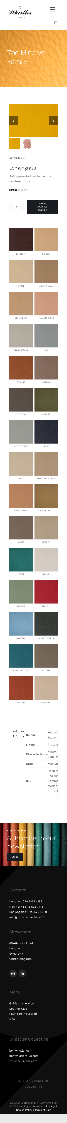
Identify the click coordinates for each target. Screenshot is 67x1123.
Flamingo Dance (46, 318)
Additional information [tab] (17, 734)
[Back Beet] (21, 230)
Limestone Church (46, 478)
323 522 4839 (38, 912)
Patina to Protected (23, 1013)
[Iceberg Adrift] (21, 422)
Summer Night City (21, 670)
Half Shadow (21, 414)
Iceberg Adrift (21, 446)
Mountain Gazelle (46, 510)
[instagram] (13, 973)
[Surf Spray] (46, 646)
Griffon (46, 382)
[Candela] (46, 230)
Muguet (46, 542)
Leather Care (18, 1008)
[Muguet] (46, 518)
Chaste (21, 286)
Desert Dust (21, 318)
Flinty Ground (21, 350)
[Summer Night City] (21, 646)
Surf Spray (46, 670)
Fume (46, 350)
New (12, 1019)
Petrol (21, 574)
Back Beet (21, 254)
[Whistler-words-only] (20, 6)
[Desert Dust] (21, 294)
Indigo (46, 446)
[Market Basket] (21, 486)
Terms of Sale (43, 1109)
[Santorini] (21, 614)
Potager (21, 606)
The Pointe (21, 702)
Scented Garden (46, 638)
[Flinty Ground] (21, 326)
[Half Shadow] (21, 390)
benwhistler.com (20, 1050)
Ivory (21, 478)
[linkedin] (22, 973)
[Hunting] (46, 390)
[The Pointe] (21, 678)
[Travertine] (46, 678)
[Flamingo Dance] (46, 294)
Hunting (46, 414)
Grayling (21, 382)
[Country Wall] (46, 262)
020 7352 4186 (32, 901)
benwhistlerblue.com (24, 1056)
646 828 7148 (34, 906)
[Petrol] (21, 550)
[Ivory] (21, 454)
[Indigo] (46, 422)
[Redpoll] (46, 582)
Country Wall (46, 286)
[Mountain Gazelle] (46, 486)
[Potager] (21, 582)
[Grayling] (21, 358)
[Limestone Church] (46, 454)
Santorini (21, 638)
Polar (46, 574)
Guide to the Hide (21, 1003)
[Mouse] (21, 518)
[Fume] (46, 326)
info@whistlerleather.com (27, 917)
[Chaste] (21, 262)
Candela (46, 254)
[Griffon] (46, 358)
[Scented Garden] (46, 614)
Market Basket (21, 510)
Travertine (46, 702)
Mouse (21, 542)
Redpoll (46, 606)
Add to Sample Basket (42, 206)
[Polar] (46, 550)
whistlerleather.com (23, 1061)
